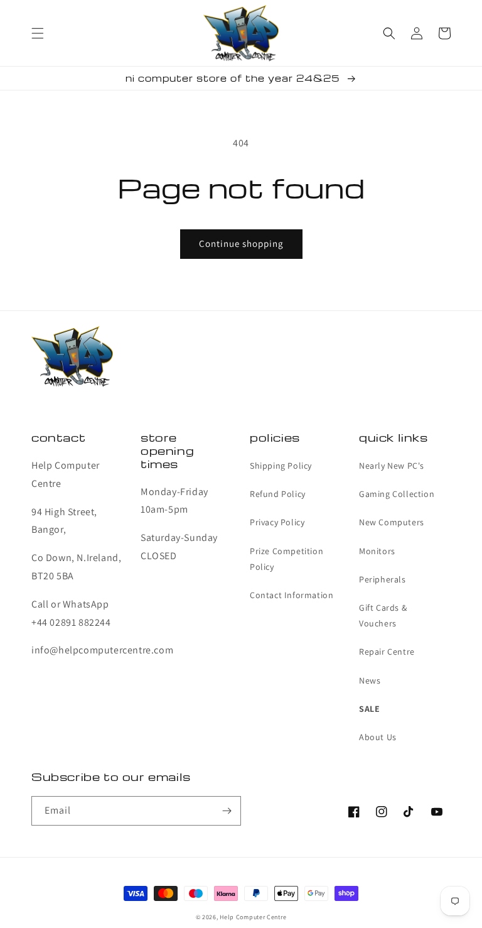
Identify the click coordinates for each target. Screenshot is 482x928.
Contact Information (291, 595)
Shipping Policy (281, 465)
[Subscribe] (226, 811)
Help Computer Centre (253, 917)
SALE (369, 708)
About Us (378, 737)
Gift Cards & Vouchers (383, 615)
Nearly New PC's (391, 465)
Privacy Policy (277, 522)
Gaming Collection (396, 493)
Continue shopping (241, 243)
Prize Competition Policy (286, 558)
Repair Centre (387, 651)
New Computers (391, 522)
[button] (37, 33)
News (369, 680)
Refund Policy (278, 493)
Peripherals (382, 579)
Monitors (377, 551)
